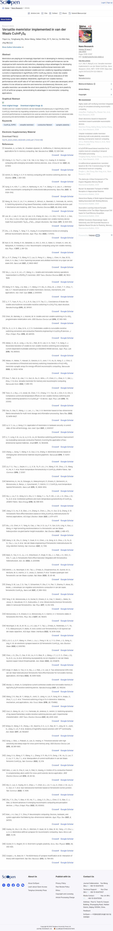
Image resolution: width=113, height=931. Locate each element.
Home (7, 8)
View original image (10, 106)
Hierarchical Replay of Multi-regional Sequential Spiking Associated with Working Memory (95, 199)
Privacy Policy (61, 883)
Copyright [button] (82, 94)
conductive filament (45, 125)
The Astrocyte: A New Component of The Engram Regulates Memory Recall (93, 180)
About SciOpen (33, 883)
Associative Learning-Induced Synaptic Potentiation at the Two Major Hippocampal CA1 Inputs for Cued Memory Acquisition (95, 210)
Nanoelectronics (84, 78)
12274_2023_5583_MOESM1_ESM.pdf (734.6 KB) (22, 140)
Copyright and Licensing (64, 894)
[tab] (96, 84)
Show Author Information (12, 47)
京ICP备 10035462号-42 (44, 929)
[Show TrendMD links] (112, 235)
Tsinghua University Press (37, 890)
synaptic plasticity (62, 125)
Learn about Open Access (37, 887)
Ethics (58, 890)
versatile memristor (27, 125)
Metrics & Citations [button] (86, 84)
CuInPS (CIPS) (10, 125)
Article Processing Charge (65, 897)
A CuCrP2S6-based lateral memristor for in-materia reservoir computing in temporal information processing (94, 151)
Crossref (55, 155)
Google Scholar (67, 155)
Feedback (86, 911)
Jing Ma (5, 43)
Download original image (30, 106)
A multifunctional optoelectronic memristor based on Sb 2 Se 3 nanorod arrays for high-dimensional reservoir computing (94, 165)
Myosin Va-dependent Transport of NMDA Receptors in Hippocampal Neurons (93, 190)
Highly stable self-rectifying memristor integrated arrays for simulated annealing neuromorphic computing (96, 106)
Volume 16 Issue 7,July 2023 (85, 50)
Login (103, 3)
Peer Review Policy (62, 887)
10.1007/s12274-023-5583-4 (93, 57)
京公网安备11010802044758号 (65, 929)
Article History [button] (84, 89)
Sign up (109, 3)
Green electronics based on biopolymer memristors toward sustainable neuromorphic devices (94, 121)
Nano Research (17, 8)
